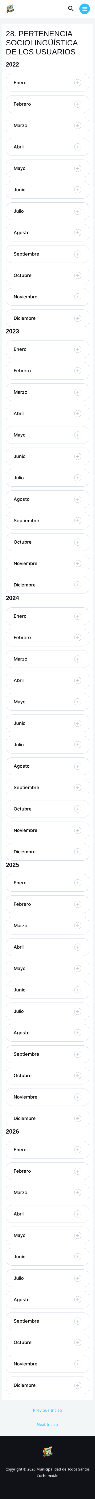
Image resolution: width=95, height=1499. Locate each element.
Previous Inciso (47, 1410)
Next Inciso (47, 1424)
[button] (47, 82)
